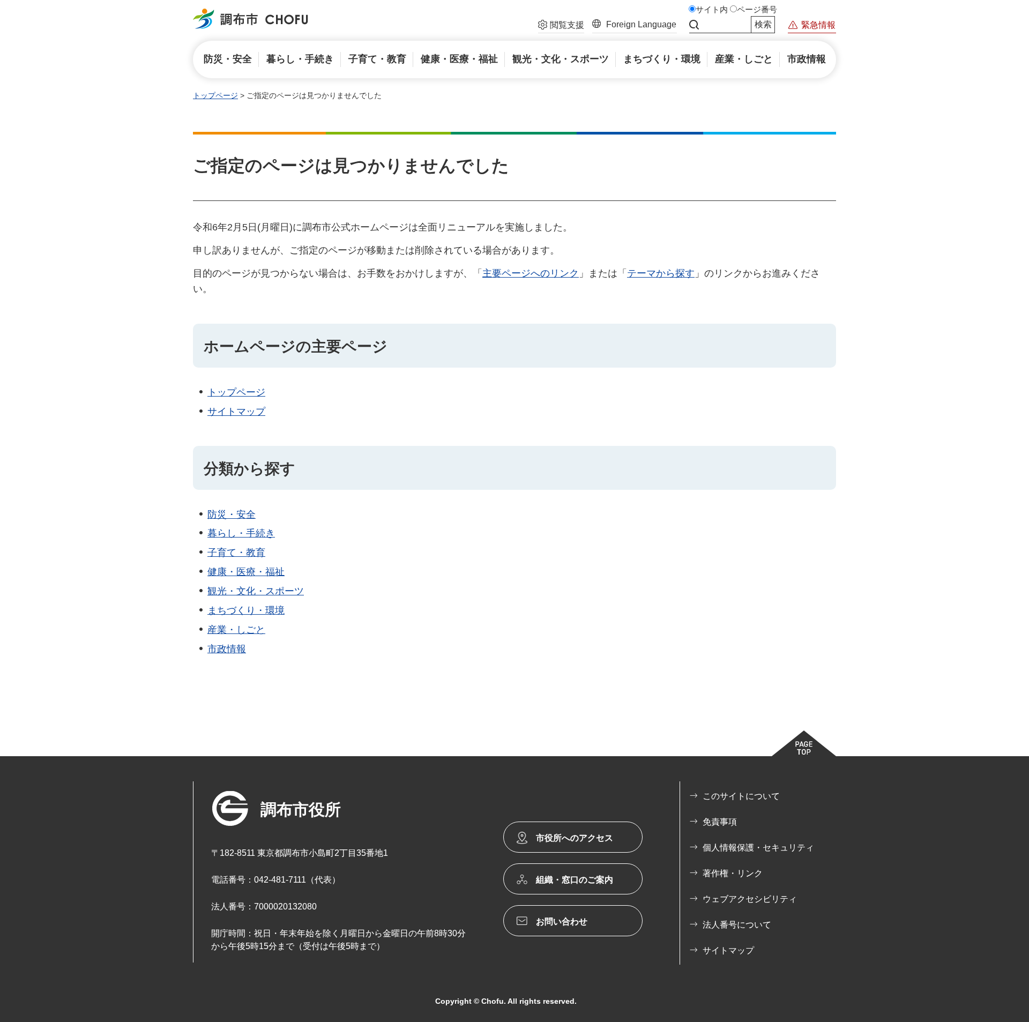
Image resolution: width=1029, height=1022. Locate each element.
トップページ (215, 95)
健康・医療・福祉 (246, 571)
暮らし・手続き (241, 533)
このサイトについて (741, 796)
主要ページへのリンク (530, 273)
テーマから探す (661, 273)
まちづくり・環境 (246, 610)
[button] (561, 26)
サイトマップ (236, 411)
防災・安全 (231, 514)
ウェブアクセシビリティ (750, 899)
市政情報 (226, 649)
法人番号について (737, 924)
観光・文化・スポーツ (255, 591)
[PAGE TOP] (804, 743)
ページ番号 (757, 9)
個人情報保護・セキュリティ (758, 847)
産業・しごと (236, 629)
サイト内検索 (694, 24)
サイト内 (712, 9)
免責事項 (720, 821)
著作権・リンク (733, 873)
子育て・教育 (236, 552)
